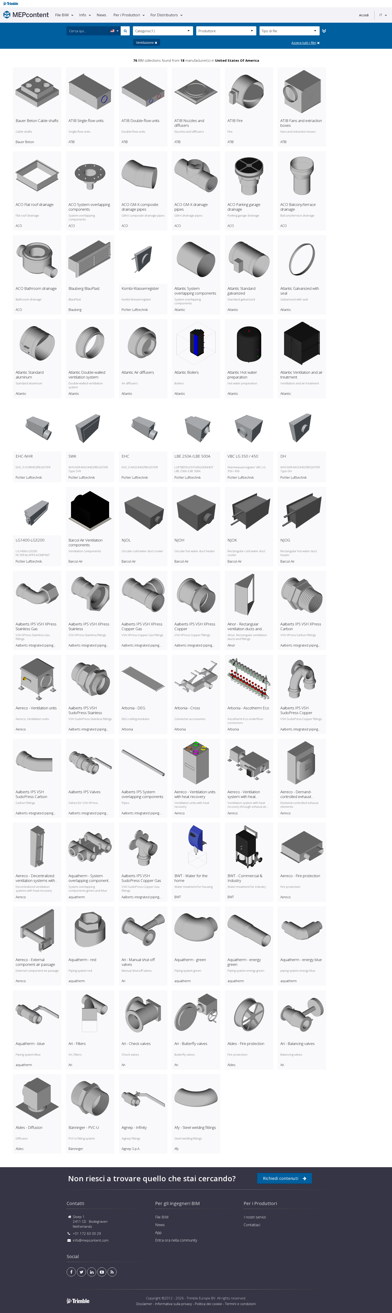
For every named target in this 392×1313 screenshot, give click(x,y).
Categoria (145, 31)
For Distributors (164, 14)
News (101, 14)
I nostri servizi (255, 1217)
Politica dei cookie (208, 1303)
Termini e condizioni (240, 1303)
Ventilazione (145, 42)
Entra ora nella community (176, 1240)
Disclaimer (144, 1303)
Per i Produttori (126, 14)
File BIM (62, 14)
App (158, 1232)
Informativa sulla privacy (173, 1303)
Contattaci (252, 1224)
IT (380, 15)
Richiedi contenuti (280, 1178)
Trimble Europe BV (201, 1298)
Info (82, 14)
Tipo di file (269, 31)
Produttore (207, 31)
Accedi (364, 15)
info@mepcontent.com (90, 1240)
